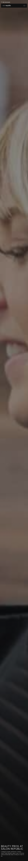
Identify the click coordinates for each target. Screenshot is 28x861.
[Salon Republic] (7, 5)
